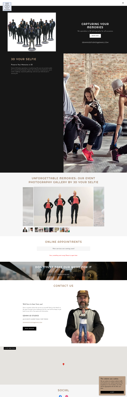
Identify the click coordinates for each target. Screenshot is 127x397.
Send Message (29, 328)
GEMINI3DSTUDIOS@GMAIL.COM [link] (95, 42)
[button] (123, 3)
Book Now (95, 35)
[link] (7, 2)
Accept (112, 392)
